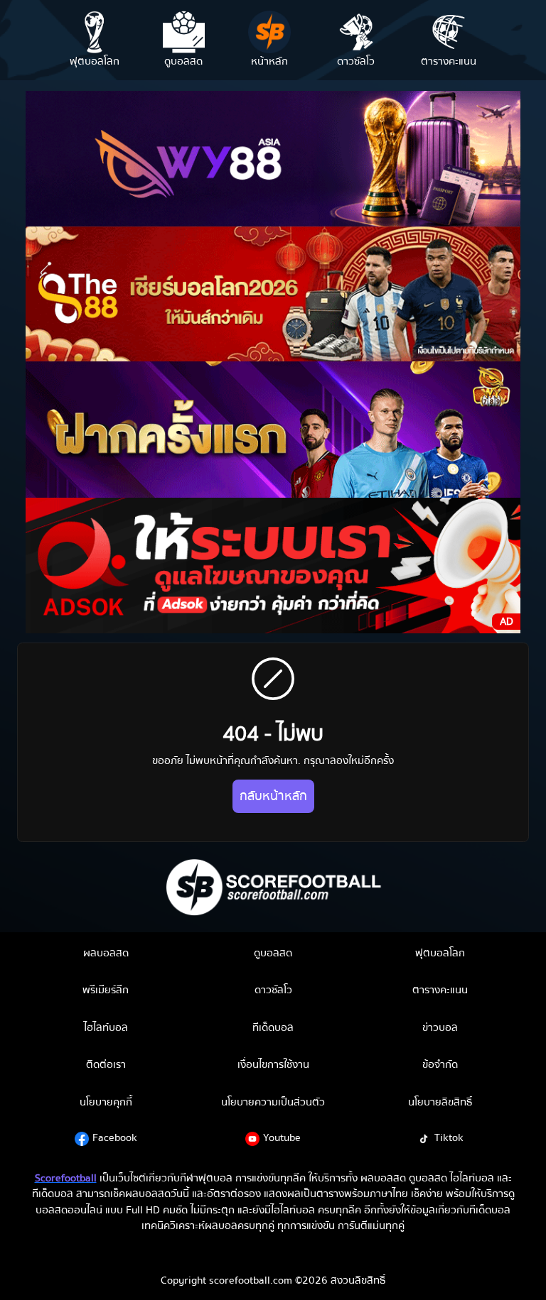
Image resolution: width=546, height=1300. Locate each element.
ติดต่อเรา (106, 1064)
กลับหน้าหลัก (273, 796)
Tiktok (449, 1137)
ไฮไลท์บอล (106, 1027)
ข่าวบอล (440, 1027)
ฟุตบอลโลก (440, 952)
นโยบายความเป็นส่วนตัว (273, 1101)
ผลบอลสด (106, 952)
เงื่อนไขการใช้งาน (273, 1064)
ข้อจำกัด (440, 1064)
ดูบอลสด (273, 952)
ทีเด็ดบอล (273, 1027)
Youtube (282, 1137)
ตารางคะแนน (440, 989)
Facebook (114, 1137)
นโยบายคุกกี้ (106, 1101)
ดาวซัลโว (273, 989)
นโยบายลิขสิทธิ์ (440, 1101)
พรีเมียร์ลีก (105, 989)
